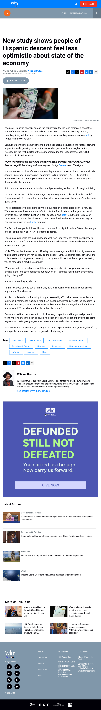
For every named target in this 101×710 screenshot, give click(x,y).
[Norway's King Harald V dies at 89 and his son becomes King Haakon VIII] (13, 611)
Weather (24, 571)
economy (31, 352)
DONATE (89, 4)
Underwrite (42, 670)
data (64, 215)
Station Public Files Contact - (86, 658)
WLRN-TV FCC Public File (66, 663)
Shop (40, 676)
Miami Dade (35, 340)
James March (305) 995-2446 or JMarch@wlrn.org (86, 666)
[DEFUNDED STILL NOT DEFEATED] (50, 449)
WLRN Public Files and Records (65, 676)
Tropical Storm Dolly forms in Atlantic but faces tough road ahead (51, 575)
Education (25, 551)
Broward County (77, 340)
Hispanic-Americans (79, 346)
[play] (7, 13)
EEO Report (82, 652)
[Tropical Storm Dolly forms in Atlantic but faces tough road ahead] (11, 575)
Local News (17, 340)
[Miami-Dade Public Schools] (58, 705)
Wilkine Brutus (34, 71)
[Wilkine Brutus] (8, 378)
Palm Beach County (21, 346)
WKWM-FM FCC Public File (64, 671)
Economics (57, 346)
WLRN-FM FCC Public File (66, 667)
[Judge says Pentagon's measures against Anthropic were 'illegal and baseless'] (58, 628)
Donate (62, 165)
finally (33, 222)
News (45, 352)
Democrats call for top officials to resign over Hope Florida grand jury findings (56, 536)
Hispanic (41, 346)
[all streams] (97, 13)
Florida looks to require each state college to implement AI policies (52, 555)
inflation (16, 352)
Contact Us (42, 658)
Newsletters (63, 652)
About (40, 652)
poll (87, 135)
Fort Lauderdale (55, 340)
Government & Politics (31, 513)
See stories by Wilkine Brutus (33, 390)
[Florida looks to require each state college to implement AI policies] (11, 556)
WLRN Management (86, 671)
